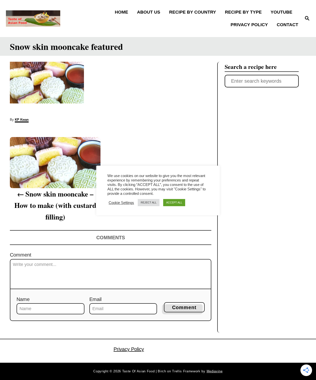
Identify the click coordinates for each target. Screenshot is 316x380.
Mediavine (215, 371)
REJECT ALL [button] (149, 202)
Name (23, 299)
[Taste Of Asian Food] (42, 18)
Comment (20, 255)
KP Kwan (22, 119)
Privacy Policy (129, 349)
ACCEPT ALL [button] (174, 202)
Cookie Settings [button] (121, 203)
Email (95, 299)
